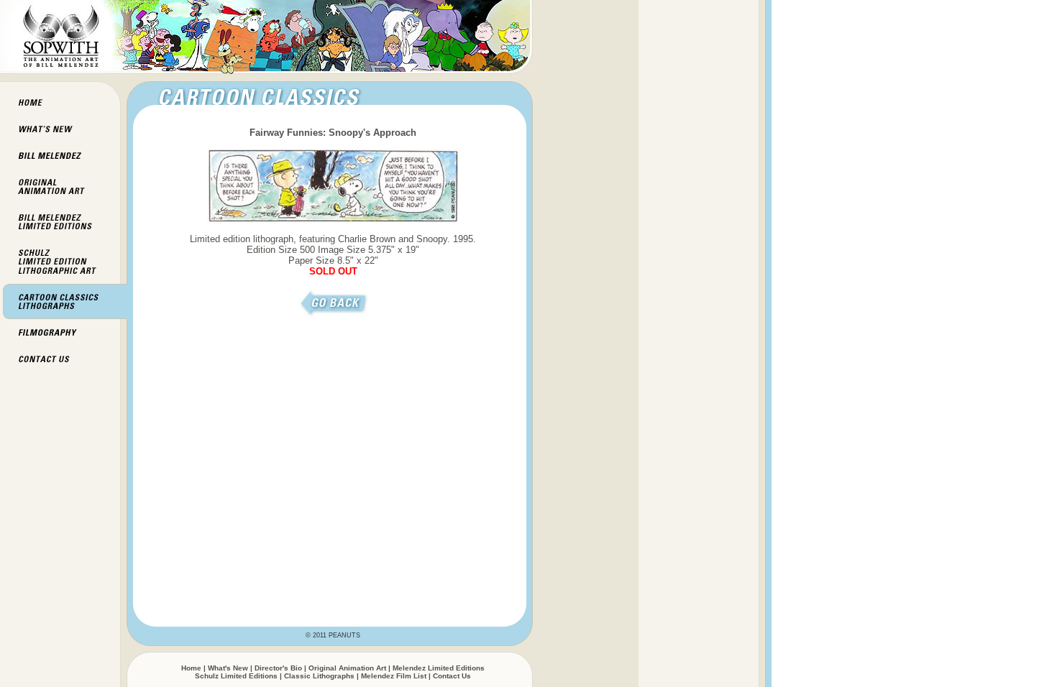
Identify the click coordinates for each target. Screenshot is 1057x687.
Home (191, 668)
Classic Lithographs (319, 676)
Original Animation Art (347, 668)
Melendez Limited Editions (439, 668)
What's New (228, 668)
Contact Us (452, 676)
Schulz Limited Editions (236, 676)
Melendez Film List (393, 676)
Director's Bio (278, 668)
